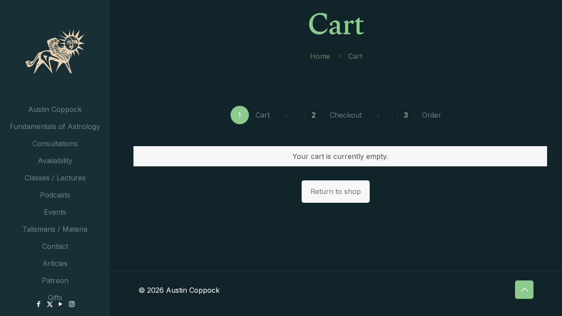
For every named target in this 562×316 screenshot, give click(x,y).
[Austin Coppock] (55, 50)
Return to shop (335, 191)
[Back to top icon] (524, 289)
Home (320, 56)
